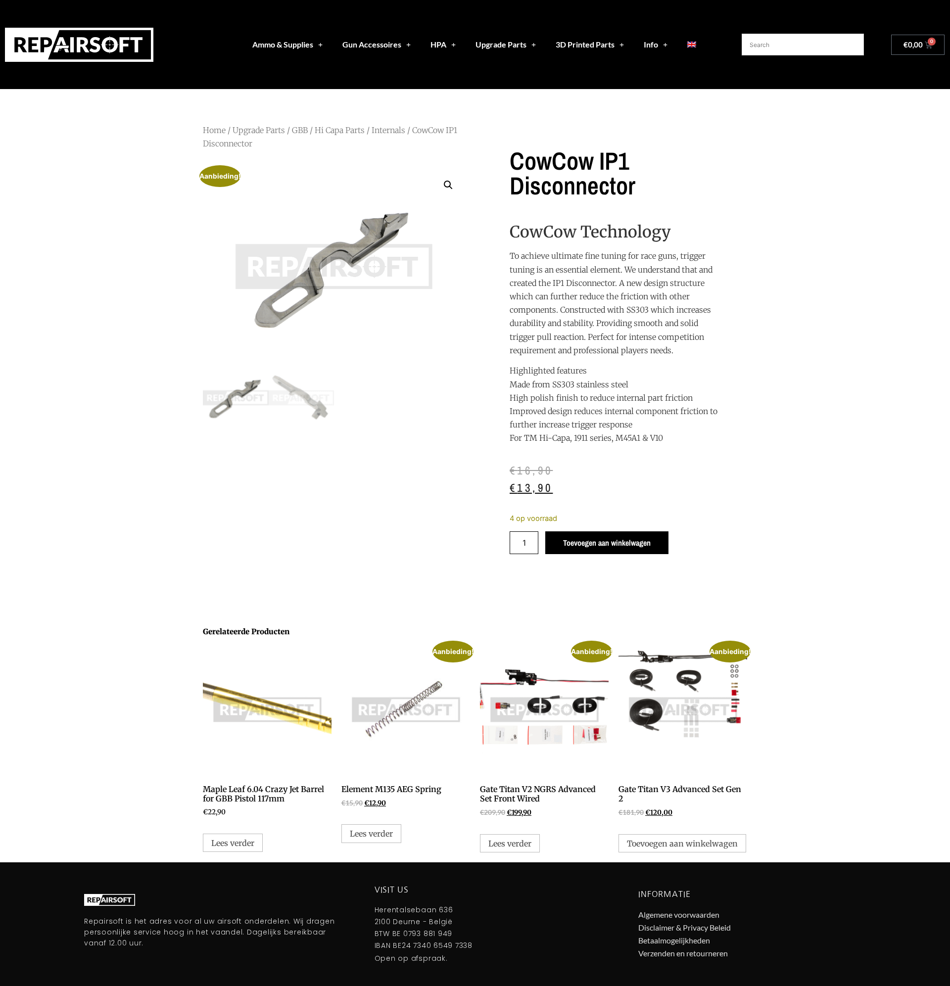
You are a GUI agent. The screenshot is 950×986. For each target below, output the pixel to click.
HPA (438, 44)
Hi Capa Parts (340, 130)
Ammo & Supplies (282, 44)
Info (651, 44)
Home (214, 130)
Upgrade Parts (500, 44)
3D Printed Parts (585, 44)
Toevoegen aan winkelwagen (607, 542)
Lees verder (232, 843)
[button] (448, 185)
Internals (388, 130)
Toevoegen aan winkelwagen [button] (682, 843)
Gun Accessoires (371, 44)
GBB (300, 130)
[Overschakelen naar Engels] (691, 44)
